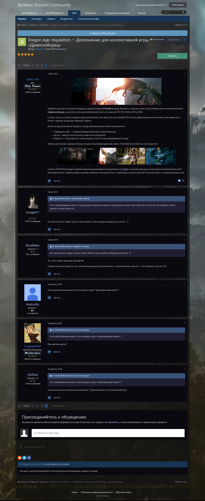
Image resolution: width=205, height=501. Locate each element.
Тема (74, 492)
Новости (62, 49)
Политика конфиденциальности (97, 492)
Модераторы (67, 19)
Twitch (125, 169)
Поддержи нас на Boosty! (117, 13)
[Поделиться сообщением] (184, 74)
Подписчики (173, 40)
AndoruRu (32, 304)
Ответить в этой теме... (48, 433)
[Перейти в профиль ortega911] (32, 200)
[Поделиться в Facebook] (29, 458)
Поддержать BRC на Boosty (102, 33)
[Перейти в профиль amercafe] (22, 42)
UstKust (32, 374)
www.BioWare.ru (29, 13)
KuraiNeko (33, 245)
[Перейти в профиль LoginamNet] (32, 333)
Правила (51, 19)
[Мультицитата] (49, 181)
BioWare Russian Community (44, 5)
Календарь (37, 19)
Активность (91, 13)
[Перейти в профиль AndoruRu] (32, 292)
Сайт (74, 13)
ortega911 (32, 212)
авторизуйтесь (112, 422)
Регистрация (178, 5)
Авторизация (158, 39)
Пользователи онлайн (88, 19)
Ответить (172, 56)
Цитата (57, 181)
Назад (26, 65)
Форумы (22, 19)
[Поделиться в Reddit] (20, 458)
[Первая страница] (20, 65)
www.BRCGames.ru (54, 13)
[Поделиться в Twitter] (24, 458)
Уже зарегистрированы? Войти (150, 5)
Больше (142, 13)
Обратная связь (123, 492)
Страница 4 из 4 (58, 65)
